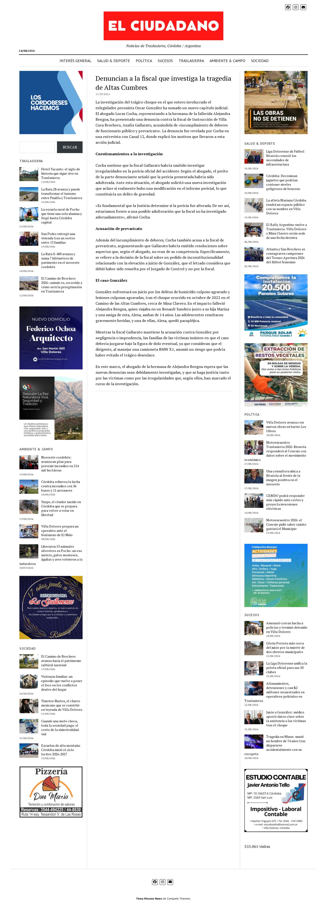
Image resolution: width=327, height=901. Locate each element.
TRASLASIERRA (191, 60)
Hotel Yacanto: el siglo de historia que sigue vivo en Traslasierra (60, 173)
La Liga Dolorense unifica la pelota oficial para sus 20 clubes (286, 667)
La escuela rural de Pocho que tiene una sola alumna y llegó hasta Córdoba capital (61, 215)
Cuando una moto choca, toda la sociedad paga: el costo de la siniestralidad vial (60, 727)
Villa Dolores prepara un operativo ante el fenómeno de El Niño (60, 530)
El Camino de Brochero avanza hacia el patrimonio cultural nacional (61, 660)
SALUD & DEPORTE (113, 60)
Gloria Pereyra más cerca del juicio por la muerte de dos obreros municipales (285, 647)
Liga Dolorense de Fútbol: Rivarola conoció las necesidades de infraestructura (285, 157)
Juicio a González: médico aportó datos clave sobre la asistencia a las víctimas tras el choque (286, 718)
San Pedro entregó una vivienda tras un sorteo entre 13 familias (58, 238)
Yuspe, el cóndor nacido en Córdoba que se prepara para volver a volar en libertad (61, 508)
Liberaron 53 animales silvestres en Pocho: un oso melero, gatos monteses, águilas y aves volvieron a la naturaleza (50, 555)
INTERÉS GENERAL (75, 60)
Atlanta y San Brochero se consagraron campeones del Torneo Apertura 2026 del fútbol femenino (285, 255)
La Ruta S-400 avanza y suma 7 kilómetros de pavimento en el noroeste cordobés (60, 260)
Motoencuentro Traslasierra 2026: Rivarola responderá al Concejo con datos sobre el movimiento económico (275, 451)
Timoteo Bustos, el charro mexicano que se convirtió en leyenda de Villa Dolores (61, 705)
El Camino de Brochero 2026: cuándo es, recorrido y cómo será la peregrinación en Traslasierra (61, 284)
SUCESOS (165, 60)
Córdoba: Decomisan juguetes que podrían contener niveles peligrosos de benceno (283, 182)
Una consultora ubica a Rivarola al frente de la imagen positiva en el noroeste (283, 477)
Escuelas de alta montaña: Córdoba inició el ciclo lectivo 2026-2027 (61, 749)
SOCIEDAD (260, 60)
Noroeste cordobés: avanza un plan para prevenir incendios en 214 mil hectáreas (60, 463)
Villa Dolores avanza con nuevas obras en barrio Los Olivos (286, 426)
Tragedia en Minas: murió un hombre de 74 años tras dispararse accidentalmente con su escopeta (274, 745)
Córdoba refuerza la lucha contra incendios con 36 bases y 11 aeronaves (60, 486)
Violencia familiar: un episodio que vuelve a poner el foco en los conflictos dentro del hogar (61, 683)
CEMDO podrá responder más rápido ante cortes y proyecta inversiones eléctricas (285, 502)
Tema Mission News (149, 898)
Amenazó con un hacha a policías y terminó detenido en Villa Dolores (286, 627)
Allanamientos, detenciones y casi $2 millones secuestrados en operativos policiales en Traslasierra (274, 692)
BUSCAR (70, 147)
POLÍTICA (144, 60)
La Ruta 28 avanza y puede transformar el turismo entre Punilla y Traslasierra (61, 193)
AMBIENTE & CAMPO (227, 60)
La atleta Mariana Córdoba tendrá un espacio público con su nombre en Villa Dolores (286, 206)
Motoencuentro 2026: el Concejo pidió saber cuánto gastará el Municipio (286, 524)
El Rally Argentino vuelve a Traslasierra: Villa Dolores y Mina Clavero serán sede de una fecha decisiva (286, 231)
